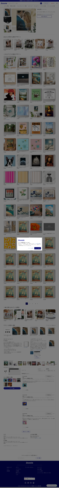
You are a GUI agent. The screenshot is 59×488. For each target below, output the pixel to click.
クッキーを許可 (37, 248)
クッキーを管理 (30, 248)
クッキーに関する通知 (37, 243)
